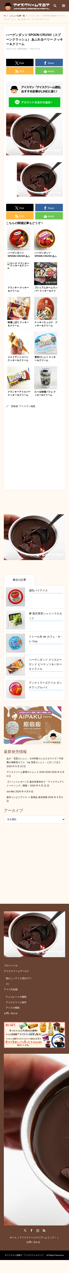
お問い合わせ (11, 1013)
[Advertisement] (34, 448)
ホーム (13, 1237)
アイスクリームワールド (16, 971)
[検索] (54, 5)
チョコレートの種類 (16, 997)
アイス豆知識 (11, 989)
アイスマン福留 (27, 406)
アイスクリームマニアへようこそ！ (38, 1237)
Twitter (25, 1230)
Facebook (31, 1230)
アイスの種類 (13, 1007)
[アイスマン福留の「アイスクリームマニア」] (28, 5)
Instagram (37, 1230)
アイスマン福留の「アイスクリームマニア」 (26, 1255)
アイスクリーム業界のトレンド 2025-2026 (29, 772)
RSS (44, 1230)
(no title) (11, 791)
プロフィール (11, 965)
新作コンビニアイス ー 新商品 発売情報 (27, 797)
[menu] (63, 5)
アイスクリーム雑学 (16, 1002)
